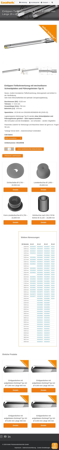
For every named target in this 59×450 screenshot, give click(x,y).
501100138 (54, 246)
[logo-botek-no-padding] (8, 2)
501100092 (40, 309)
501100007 (47, 257)
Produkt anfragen (13, 156)
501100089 (47, 305)
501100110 (40, 328)
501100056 (54, 283)
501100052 (54, 281)
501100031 (47, 270)
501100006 (40, 257)
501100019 (47, 263)
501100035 (47, 272)
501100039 (47, 274)
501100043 (47, 276)
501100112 (40, 330)
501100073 (33, 294)
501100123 (47, 341)
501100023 (47, 266)
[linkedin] (9, 436)
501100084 (40, 300)
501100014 (40, 261)
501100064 (54, 287)
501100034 (40, 272)
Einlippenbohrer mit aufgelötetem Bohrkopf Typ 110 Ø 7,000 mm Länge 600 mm (15, 383)
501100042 (40, 276)
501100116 (40, 335)
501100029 (33, 270)
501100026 (40, 268)
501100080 (54, 296)
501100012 (54, 259)
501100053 (33, 283)
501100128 (40, 251)
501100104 (40, 322)
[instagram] (1, 436)
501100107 (47, 324)
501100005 (33, 257)
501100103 (47, 320)
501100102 (40, 320)
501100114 (40, 333)
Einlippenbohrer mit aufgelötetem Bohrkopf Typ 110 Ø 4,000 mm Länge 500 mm (43, 383)
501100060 (54, 285)
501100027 (47, 268)
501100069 (33, 292)
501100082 (47, 298)
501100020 (54, 263)
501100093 (47, 309)
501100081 (40, 298)
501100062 (40, 287)
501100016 (54, 261)
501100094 (40, 311)
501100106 (40, 324)
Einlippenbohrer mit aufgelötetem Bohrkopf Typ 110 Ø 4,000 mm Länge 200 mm (43, 418)
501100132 (40, 253)
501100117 (47, 335)
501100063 (47, 287)
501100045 (33, 279)
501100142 (54, 248)
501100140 (40, 248)
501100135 (33, 246)
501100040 (54, 274)
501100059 (47, 285)
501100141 (47, 248)
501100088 (40, 305)
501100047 (47, 279)
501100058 (40, 285)
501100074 (40, 294)
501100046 (40, 279)
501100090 (40, 307)
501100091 (47, 307)
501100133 (47, 253)
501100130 (54, 251)
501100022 (40, 266)
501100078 (40, 296)
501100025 (33, 268)
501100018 (40, 263)
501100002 (40, 255)
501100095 (47, 311)
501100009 (33, 259)
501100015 (47, 261)
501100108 (40, 326)
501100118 (40, 337)
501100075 (47, 294)
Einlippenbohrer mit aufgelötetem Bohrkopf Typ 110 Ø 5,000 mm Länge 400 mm (15, 418)
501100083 (54, 298)
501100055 (47, 283)
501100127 (33, 251)
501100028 (54, 268)
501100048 (54, 279)
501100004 (54, 255)
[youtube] (5, 436)
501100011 (47, 259)
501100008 (54, 257)
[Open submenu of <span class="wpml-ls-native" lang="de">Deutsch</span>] (49, 2)
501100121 (47, 339)
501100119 (47, 337)
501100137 (47, 246)
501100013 (33, 261)
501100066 (40, 289)
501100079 (47, 296)
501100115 (47, 333)
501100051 (47, 281)
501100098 (40, 315)
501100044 (54, 276)
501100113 (47, 330)
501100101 (47, 317)
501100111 (46, 328)
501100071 (47, 292)
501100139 (33, 248)
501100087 (47, 302)
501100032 (54, 270)
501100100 (40, 317)
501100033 (33, 272)
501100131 (33, 253)
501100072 (54, 292)
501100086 (40, 302)
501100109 (47, 326)
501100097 (47, 313)
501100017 (33, 263)
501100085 (47, 300)
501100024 (54, 266)
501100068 (54, 289)
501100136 (40, 246)
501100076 (54, 294)
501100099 (47, 315)
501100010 (40, 259)
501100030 (40, 270)
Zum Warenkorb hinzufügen (30, 149)
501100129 (47, 251)
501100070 (40, 292)
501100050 (40, 281)
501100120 (40, 339)
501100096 (40, 313)
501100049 (33, 281)
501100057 (33, 285)
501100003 (47, 255)
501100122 (40, 341)
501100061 (33, 287)
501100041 (33, 276)
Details (15, 190)
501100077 (33, 296)
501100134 (54, 253)
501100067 (47, 289)
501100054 (40, 283)
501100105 (47, 322)
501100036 (54, 272)
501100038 (40, 274)
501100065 (33, 289)
